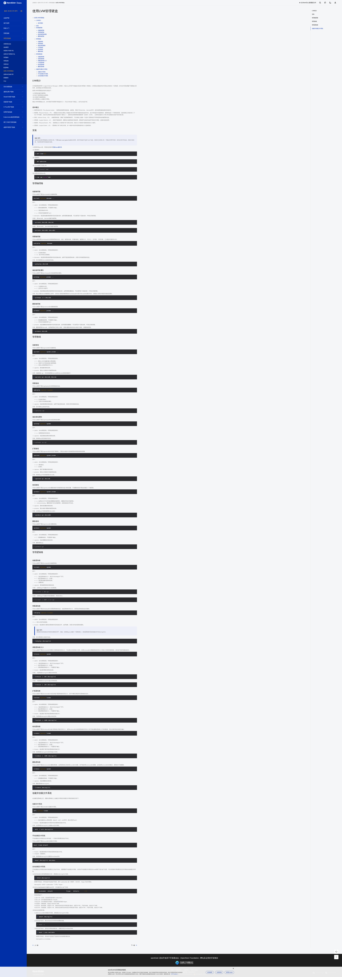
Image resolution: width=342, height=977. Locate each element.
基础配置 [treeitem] (6, 47)
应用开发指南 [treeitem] (8, 112)
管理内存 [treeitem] (6, 64)
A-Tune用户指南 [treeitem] (9, 107)
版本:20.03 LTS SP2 (43, 2)
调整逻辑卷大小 (42, 60)
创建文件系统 (42, 72)
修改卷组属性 (42, 45)
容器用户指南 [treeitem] (8, 102)
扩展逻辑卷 (41, 62)
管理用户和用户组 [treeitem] (9, 50)
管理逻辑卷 (39, 54)
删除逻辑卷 (41, 66)
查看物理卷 (41, 32)
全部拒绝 (219, 972)
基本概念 (40, 23)
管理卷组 (38, 39)
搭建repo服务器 (57, 147)
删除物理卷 (41, 36)
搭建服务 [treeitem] (6, 77)
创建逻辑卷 (41, 56)
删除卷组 (40, 51)
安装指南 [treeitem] (6, 33)
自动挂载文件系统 (43, 75)
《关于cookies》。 (174, 974)
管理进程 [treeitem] (6, 61)
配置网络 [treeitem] (6, 67)
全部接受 (209, 972)
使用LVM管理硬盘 (39, 17)
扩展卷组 (40, 47)
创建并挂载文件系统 (41, 69)
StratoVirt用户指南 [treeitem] (9, 97)
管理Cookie (229, 972)
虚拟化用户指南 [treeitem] (9, 91)
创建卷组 (40, 41)
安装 (37, 25)
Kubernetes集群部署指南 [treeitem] (11, 117)
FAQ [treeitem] (5, 81)
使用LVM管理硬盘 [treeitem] (9, 71)
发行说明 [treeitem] (6, 23)
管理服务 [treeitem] (6, 57)
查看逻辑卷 (41, 58)
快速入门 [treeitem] (6, 28)
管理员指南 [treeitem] (7, 38)
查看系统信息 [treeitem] (7, 44)
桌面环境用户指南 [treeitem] (9, 127)
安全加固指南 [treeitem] (8, 86)
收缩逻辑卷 (41, 64)
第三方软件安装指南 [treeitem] (10, 122)
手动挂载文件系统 (43, 74)
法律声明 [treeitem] (6, 18)
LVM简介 (38, 20)
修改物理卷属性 (42, 34)
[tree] (13, 493)
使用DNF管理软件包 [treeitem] (9, 54)
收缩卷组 (40, 49)
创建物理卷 (41, 30)
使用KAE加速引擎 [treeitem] (8, 74)
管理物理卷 (39, 27)
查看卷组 (40, 43)
